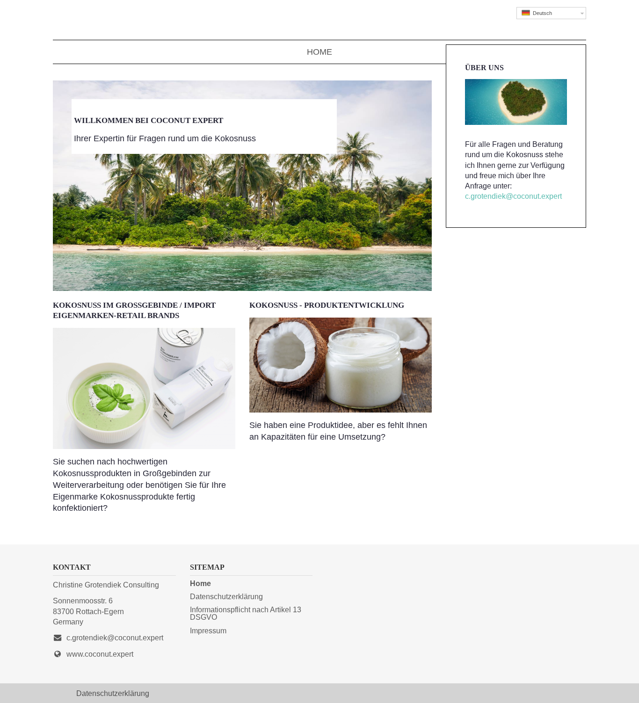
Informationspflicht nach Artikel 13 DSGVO (245, 613)
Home (319, 52)
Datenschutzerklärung (226, 596)
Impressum (208, 630)
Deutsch (541, 13)
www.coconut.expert (99, 654)
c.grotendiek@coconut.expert (513, 196)
